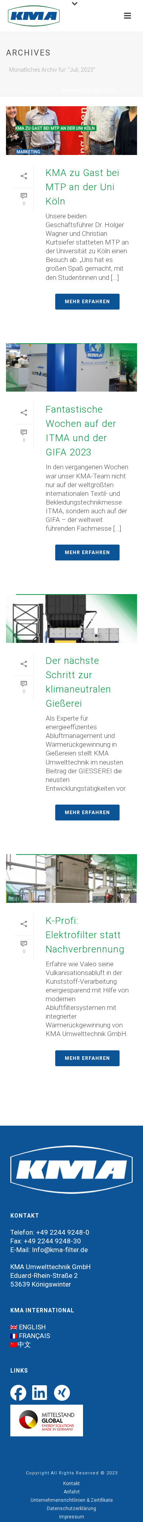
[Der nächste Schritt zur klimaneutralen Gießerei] (71, 618)
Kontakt (71, 1483)
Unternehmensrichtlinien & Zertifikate (72, 1500)
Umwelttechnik (48, 1267)
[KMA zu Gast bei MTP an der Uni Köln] (71, 130)
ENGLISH (32, 1327)
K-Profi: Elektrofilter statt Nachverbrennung (85, 935)
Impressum (71, 1517)
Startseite (42, 90)
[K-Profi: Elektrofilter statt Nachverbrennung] (71, 878)
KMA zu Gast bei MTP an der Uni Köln (83, 187)
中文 (24, 1344)
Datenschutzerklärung (71, 1508)
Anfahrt (72, 1492)
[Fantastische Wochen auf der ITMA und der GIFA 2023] (71, 367)
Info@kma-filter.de (60, 1250)
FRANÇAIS (34, 1336)
